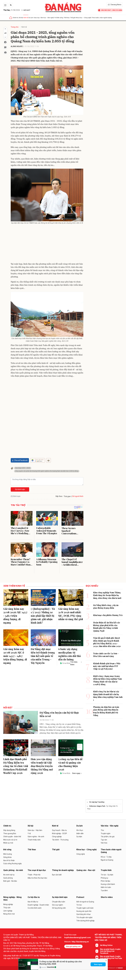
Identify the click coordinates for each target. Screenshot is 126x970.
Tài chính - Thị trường (60, 840)
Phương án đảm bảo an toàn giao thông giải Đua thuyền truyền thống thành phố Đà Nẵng (106, 711)
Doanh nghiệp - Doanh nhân (38, 905)
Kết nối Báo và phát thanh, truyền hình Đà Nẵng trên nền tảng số (108, 937)
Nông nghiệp (8, 904)
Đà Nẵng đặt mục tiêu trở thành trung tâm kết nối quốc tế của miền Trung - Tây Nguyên (43, 655)
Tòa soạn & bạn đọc (37, 870)
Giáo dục (37, 17)
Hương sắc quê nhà (83, 911)
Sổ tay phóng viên (59, 908)
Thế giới (73, 17)
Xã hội (21, 17)
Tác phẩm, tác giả (107, 837)
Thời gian (67, 496)
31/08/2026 (11, 10)
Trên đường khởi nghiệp (85, 921)
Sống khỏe (7, 857)
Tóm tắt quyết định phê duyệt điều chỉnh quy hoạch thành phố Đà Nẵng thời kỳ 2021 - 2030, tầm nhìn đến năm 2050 (107, 642)
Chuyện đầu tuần (58, 902)
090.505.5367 (106, 10)
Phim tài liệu (105, 881)
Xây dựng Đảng (9, 830)
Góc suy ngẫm (57, 905)
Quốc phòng (8, 878)
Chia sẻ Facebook (21, 460)
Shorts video (107, 897)
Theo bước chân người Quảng (102, 17)
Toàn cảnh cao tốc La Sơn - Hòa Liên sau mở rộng (106, 654)
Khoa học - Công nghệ (83, 17)
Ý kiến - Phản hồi (34, 875)
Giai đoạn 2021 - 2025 (22, 468)
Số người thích (77, 496)
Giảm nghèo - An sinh (36, 837)
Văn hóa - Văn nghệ (47, 17)
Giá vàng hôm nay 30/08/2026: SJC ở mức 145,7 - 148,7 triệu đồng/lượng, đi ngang (15, 655)
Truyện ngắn (105, 833)
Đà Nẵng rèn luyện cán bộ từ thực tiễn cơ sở (59, 714)
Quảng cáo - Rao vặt (85, 870)
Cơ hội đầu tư (34, 897)
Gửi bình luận (20, 489)
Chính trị (15, 17)
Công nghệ (80, 854)
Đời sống (60, 17)
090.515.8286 (117, 10)
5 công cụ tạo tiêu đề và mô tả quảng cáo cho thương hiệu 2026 (70, 764)
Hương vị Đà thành (108, 884)
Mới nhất (27, 10)
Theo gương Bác (9, 833)
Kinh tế (26, 17)
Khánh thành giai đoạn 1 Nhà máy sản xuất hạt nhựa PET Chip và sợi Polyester (106, 666)
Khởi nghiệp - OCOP (59, 833)
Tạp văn (104, 840)
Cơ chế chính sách (34, 908)
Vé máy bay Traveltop (96, 802)
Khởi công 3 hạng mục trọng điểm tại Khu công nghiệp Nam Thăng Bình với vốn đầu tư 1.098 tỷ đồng (107, 680)
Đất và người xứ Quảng (85, 902)
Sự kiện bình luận (59, 897)
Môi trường (7, 854)
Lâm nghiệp (7, 911)
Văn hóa (104, 843)
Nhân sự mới (8, 843)
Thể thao (67, 17)
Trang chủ (14, 27)
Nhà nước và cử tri (10, 840)
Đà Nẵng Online (106, 945)
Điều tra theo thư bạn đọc (37, 878)
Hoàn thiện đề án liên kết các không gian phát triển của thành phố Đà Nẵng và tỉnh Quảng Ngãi (106, 626)
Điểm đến (80, 833)
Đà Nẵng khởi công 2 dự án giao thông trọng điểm (105, 606)
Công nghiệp (57, 837)
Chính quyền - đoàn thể (12, 837)
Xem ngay (98, 964)
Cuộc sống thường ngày (12, 863)
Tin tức (79, 905)
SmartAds (50, 967)
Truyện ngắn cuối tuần (85, 908)
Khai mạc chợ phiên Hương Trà (107, 615)
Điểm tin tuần (106, 887)
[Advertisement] (47, 244)
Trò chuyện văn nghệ (84, 917)
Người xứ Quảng (107, 860)
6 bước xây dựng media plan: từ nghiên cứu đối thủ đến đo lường (69, 654)
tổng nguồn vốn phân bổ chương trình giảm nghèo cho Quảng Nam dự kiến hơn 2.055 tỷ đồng (46, 471)
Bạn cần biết (57, 875)
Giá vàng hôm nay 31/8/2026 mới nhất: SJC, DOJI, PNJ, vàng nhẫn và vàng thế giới (70, 614)
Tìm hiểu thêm (73, 663)
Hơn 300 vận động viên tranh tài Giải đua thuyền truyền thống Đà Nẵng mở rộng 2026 (42, 765)
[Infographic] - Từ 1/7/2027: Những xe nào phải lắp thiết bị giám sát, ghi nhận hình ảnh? (43, 615)
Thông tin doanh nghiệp (63, 870)
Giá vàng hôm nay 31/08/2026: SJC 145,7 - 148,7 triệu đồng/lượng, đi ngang (15, 615)
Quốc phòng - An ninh (13, 870)
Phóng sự (104, 878)
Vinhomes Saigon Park (97, 806)
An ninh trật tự (9, 875)
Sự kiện (79, 837)
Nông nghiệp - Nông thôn (12, 898)
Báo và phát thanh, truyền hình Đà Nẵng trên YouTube (111, 957)
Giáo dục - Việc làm (35, 830)
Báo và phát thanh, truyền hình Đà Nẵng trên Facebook (110, 951)
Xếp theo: (59, 496)
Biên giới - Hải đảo (10, 881)
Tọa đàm (104, 890)
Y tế (55, 17)
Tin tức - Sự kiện (107, 875)
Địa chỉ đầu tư (33, 902)
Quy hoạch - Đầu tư (59, 830)
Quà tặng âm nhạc (83, 914)
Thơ (102, 830)
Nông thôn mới (9, 914)
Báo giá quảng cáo (73, 946)
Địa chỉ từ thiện (9, 860)
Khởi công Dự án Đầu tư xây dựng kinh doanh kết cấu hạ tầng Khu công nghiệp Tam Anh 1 (108, 695)
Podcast (80, 897)
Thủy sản (6, 908)
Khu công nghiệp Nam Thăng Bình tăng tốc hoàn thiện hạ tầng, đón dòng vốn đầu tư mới (107, 595)
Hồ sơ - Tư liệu (106, 857)
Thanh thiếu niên (34, 840)
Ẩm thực (79, 830)
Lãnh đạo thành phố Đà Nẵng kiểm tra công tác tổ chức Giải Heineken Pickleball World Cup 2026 (15, 765)
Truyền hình (106, 870)
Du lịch (31, 17)
